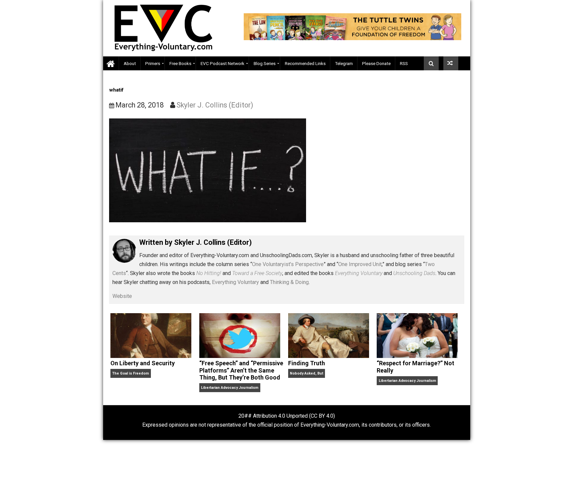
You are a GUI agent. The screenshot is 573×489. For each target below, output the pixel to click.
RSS (404, 63)
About (130, 63)
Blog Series (265, 63)
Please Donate (376, 63)
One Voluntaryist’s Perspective (288, 264)
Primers (152, 63)
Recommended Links (305, 63)
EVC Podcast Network (222, 63)
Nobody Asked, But (306, 373)
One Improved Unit (360, 264)
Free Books (180, 63)
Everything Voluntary (235, 282)
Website (122, 296)
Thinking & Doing (289, 282)
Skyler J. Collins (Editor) (214, 105)
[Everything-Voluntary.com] (111, 63)
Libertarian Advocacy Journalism (229, 387)
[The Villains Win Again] (450, 63)
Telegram (344, 63)
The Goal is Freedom (130, 373)
